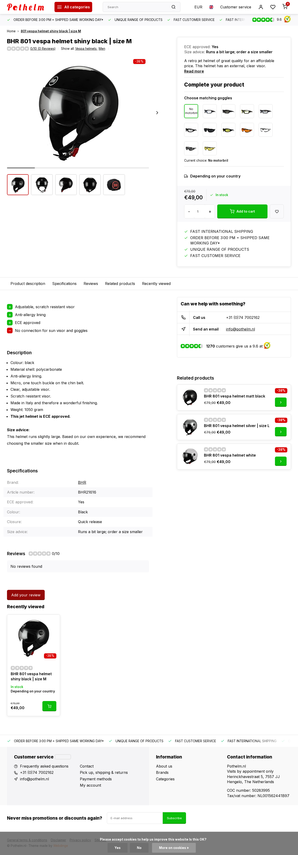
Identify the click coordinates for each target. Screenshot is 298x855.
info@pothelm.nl (240, 329)
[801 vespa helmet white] (190, 456)
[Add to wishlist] (53, 621)
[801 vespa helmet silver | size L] (190, 427)
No (139, 848)
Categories (165, 779)
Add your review (26, 595)
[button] (157, 112)
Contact (87, 766)
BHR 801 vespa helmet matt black (234, 396)
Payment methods (96, 779)
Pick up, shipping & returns (104, 772)
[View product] (49, 706)
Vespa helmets (86, 48)
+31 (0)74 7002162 (243, 317)
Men (102, 48)
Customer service (235, 7)
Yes (118, 848)
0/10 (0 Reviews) (42, 48)
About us (164, 766)
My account (90, 785)
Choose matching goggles (208, 98)
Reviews (91, 283)
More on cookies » (174, 848)
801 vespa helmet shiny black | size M (51, 31)
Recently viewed (156, 283)
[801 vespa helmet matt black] (190, 397)
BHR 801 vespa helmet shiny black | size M (31, 676)
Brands (162, 772)
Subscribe (174, 818)
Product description (27, 283)
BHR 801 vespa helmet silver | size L (237, 425)
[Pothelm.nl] (27, 7)
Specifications (64, 283)
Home (11, 31)
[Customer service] (63, 756)
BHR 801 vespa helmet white (230, 455)
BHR (82, 482)
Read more (194, 71)
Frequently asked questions (44, 766)
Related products (120, 283)
